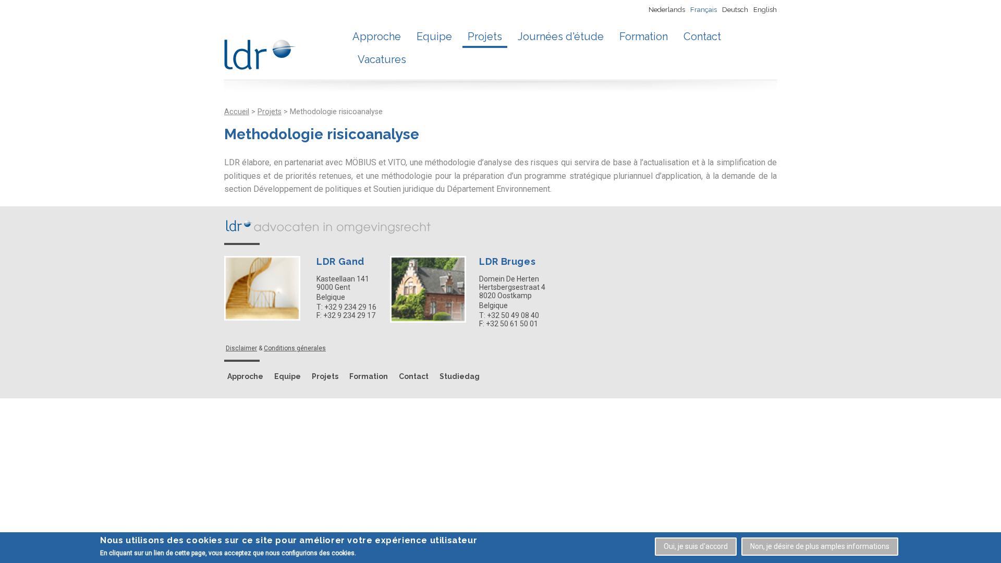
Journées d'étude (561, 36)
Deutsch (735, 10)
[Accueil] (260, 51)
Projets (485, 36)
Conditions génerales (295, 348)
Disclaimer (241, 348)
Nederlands (667, 10)
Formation (643, 36)
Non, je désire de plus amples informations (819, 546)
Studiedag (460, 376)
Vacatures (382, 59)
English (765, 10)
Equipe (434, 36)
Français (703, 10)
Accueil (236, 111)
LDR (328, 226)
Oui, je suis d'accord (696, 546)
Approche (376, 36)
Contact (702, 36)
